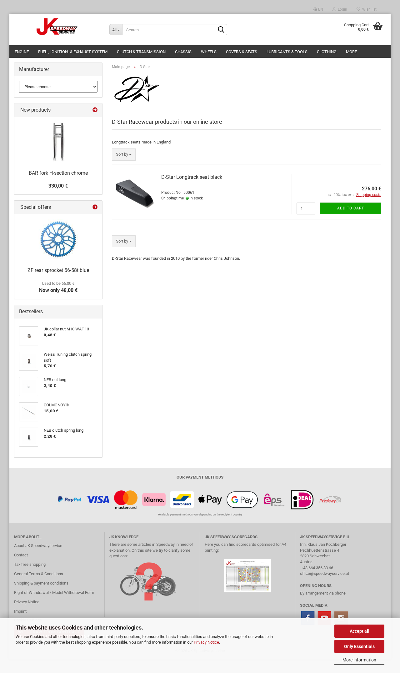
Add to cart (350, 208)
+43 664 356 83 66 (317, 567)
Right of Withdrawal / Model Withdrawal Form (54, 592)
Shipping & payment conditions (41, 583)
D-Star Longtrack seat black (191, 177)
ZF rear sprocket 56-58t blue (58, 270)
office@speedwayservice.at (324, 573)
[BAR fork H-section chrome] (58, 142)
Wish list (368, 9)
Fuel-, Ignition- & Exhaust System (73, 51)
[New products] (95, 110)
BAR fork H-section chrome (58, 173)
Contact (21, 555)
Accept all (359, 631)
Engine (22, 51)
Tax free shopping (30, 564)
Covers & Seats (241, 51)
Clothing (327, 51)
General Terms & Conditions (38, 573)
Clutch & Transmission (141, 51)
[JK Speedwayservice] (57, 26)
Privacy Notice (206, 642)
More (351, 51)
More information (359, 659)
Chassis (183, 51)
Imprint (20, 611)
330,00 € (58, 186)
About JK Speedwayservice (38, 545)
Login (341, 9)
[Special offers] (95, 207)
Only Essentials (359, 646)
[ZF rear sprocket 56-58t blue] (58, 239)
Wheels (209, 51)
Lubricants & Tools (287, 51)
